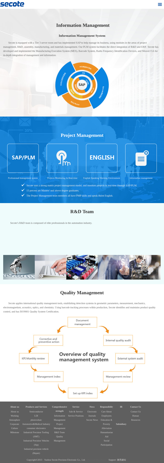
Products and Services (36, 407)
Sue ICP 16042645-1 (96, 460)
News (92, 407)
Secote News (92, 420)
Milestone (14, 432)
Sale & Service (76, 411)
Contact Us (135, 407)
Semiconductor (36, 411)
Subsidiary (121, 424)
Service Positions (76, 416)
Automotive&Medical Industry (36, 424)
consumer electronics (36, 428)
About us (14, 407)
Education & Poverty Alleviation (106, 424)
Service (75, 407)
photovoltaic (36, 420)
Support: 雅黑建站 (117, 460)
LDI (36, 416)
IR (121, 407)
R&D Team (59, 432)
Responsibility (107, 407)
